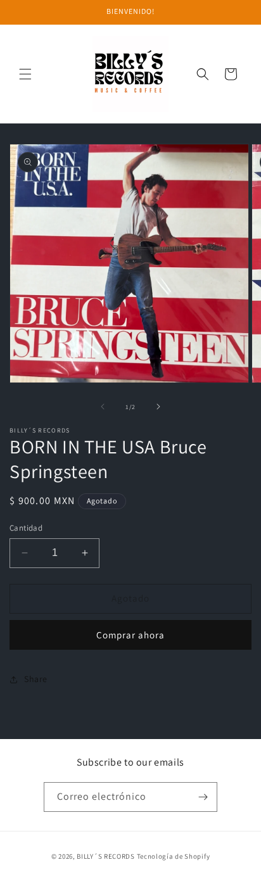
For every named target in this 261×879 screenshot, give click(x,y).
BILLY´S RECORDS (106, 856)
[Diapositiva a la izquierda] (103, 407)
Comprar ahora (130, 635)
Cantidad (26, 527)
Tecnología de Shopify (173, 856)
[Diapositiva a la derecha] (158, 407)
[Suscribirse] (203, 797)
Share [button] (36, 679)
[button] (25, 74)
